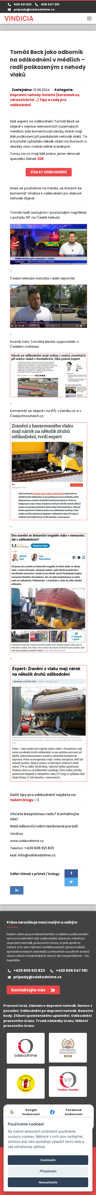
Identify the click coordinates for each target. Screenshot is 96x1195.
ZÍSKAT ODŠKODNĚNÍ (48, 172)
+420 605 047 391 (72, 970)
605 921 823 (22, 4)
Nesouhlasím (48, 1182)
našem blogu (22, 800)
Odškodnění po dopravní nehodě (48, 1011)
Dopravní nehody (25, 95)
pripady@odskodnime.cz (34, 9)
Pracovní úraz (15, 1005)
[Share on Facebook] (71, 873)
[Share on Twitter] (71, 882)
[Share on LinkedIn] (16, 890)
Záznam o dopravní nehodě (52, 1005)
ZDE (40, 158)
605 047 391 (49, 4)
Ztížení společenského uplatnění (41, 1015)
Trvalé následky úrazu (55, 1021)
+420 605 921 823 (29, 970)
